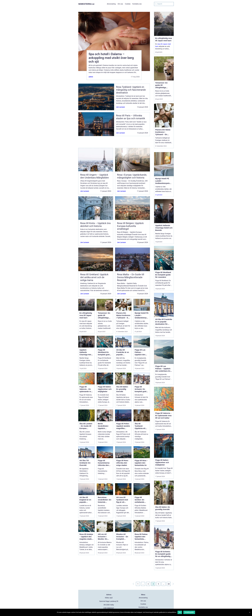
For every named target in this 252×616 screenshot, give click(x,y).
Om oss (120, 4)
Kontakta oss (137, 4)
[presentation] (82, 41)
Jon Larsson (120, 107)
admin (91, 77)
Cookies (127, 4)
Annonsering (111, 4)
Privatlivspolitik (189, 612)
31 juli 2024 (158, 195)
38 (169, 584)
